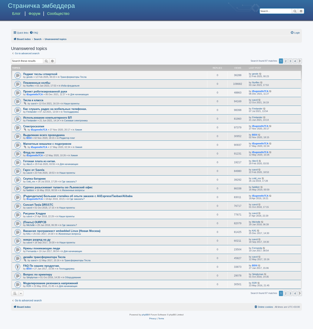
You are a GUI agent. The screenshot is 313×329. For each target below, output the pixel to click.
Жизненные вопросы (73, 190)
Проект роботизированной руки (45, 91)
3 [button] (290, 61)
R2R (28, 286)
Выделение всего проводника (44, 135)
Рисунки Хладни (34, 213)
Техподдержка (71, 112)
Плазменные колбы (36, 82)
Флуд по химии (33, 152)
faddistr (30, 190)
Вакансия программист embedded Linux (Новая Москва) (61, 231)
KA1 (28, 234)
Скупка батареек (34, 178)
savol (33, 103)
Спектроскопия (33, 126)
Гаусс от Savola (33, 170)
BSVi (29, 138)
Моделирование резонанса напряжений (50, 283)
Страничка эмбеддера (41, 5)
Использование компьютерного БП (47, 117)
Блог (16, 13)
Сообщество (58, 13)
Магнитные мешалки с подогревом (47, 143)
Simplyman (32, 277)
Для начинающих (79, 94)
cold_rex (30, 181)
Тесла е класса (33, 100)
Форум (34, 13)
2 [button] (285, 61)
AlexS (29, 164)
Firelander (31, 112)
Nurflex (30, 85)
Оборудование (73, 277)
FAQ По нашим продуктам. (41, 265)
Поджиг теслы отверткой (40, 74)
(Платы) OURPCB (34, 222)
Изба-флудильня (70, 85)
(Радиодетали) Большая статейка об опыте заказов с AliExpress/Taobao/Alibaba (77, 196)
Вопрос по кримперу (37, 274)
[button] (300, 61)
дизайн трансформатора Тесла (44, 257)
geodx (29, 77)
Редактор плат (67, 138)
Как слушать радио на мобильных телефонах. (55, 109)
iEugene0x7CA (34, 94)
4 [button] (295, 61)
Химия (78, 129)
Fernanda (31, 251)
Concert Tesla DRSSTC (38, 204)
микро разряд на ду (36, 239)
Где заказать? (69, 181)
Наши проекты (71, 103)
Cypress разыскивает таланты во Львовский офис (58, 187)
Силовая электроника (76, 120)
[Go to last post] (260, 73)
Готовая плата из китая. (39, 161)
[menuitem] (34, 32)
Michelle (30, 225)
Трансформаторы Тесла (73, 77)
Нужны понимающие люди (41, 248)
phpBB (145, 314)
